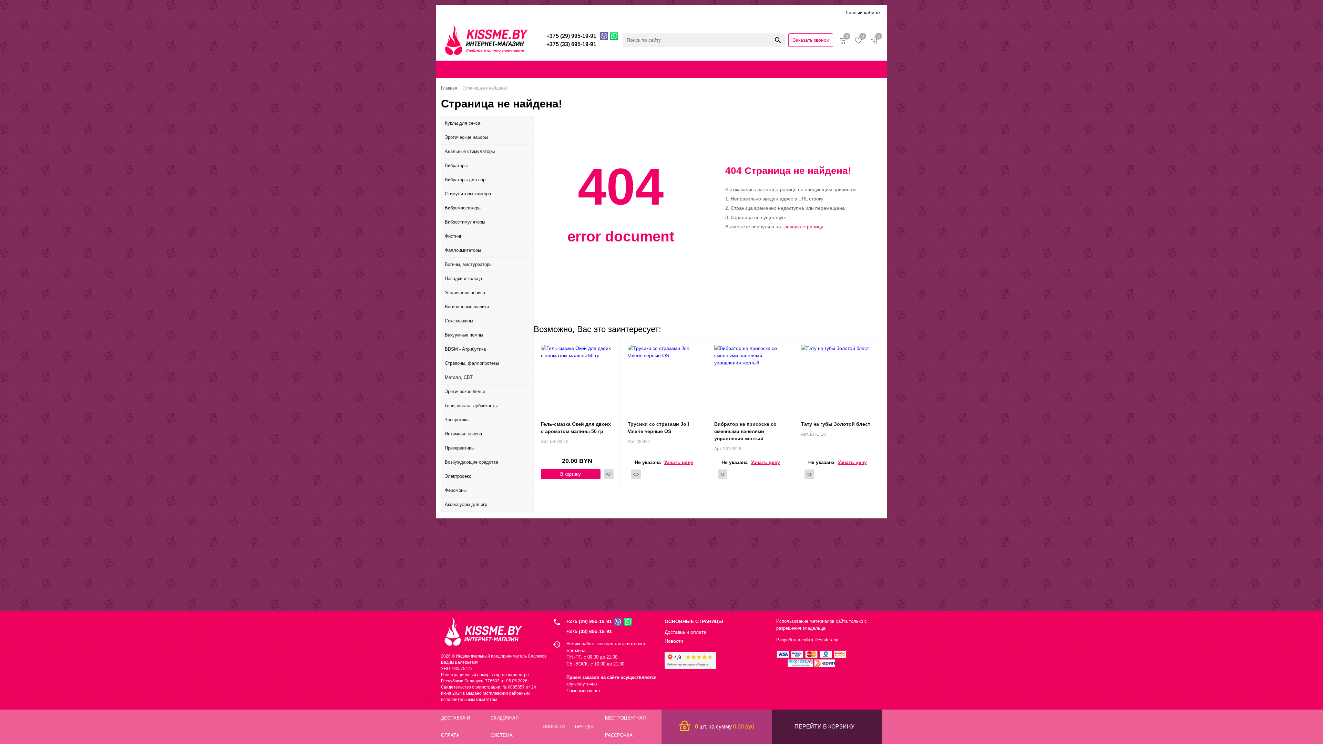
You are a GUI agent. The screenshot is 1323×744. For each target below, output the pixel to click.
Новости (674, 641)
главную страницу (802, 226)
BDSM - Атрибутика (465, 349)
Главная (463, 69)
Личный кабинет (863, 12)
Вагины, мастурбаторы (468, 264)
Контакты (681, 69)
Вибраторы (456, 165)
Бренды (580, 12)
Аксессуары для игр (466, 504)
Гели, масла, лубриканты (471, 405)
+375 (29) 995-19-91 (589, 621)
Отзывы (606, 12)
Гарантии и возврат (793, 69)
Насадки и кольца (463, 278)
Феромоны (455, 490)
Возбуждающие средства (471, 462)
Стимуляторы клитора (468, 193)
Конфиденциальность (737, 69)
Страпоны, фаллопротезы (472, 363)
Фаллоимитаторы (463, 250)
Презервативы (459, 448)
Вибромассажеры (463, 207)
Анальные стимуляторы (470, 151)
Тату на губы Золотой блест (835, 424)
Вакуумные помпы (464, 335)
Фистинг (453, 236)
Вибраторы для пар (465, 179)
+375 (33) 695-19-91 (589, 631)
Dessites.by (826, 639)
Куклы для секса (462, 123)
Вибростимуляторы (465, 222)
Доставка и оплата (488, 12)
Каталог (450, 12)
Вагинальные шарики (467, 306)
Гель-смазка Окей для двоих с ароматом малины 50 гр (576, 427)
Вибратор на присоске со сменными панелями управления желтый (745, 431)
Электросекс (458, 476)
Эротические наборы (466, 137)
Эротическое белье (465, 391)
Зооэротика (457, 419)
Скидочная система (540, 12)
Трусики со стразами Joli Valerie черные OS (658, 427)
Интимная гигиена (463, 433)
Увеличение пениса (465, 292)
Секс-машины (459, 320)
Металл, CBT (459, 377)
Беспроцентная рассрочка (654, 12)
